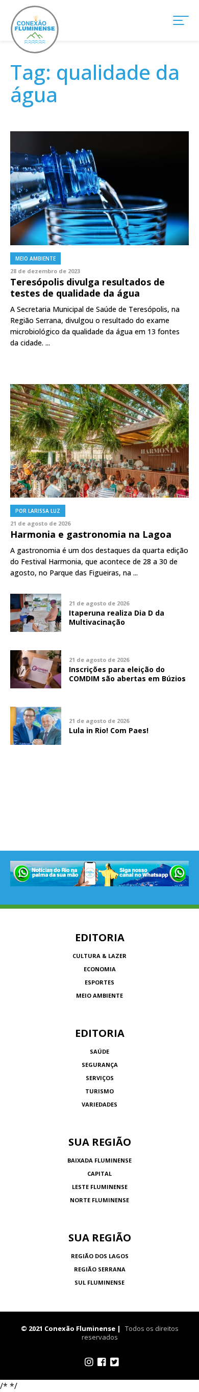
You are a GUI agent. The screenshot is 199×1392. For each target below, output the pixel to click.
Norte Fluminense (99, 1200)
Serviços (100, 1078)
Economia (100, 969)
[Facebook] (101, 1362)
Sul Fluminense (99, 1282)
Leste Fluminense (100, 1187)
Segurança (100, 1064)
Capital (99, 1173)
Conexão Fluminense (34, 29)
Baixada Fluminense (99, 1160)
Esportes (99, 982)
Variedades (99, 1104)
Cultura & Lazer (99, 956)
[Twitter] (114, 1362)
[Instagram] (89, 1362)
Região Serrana (100, 1269)
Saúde (99, 1051)
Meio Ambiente (99, 995)
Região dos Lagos (100, 1256)
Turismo (99, 1091)
